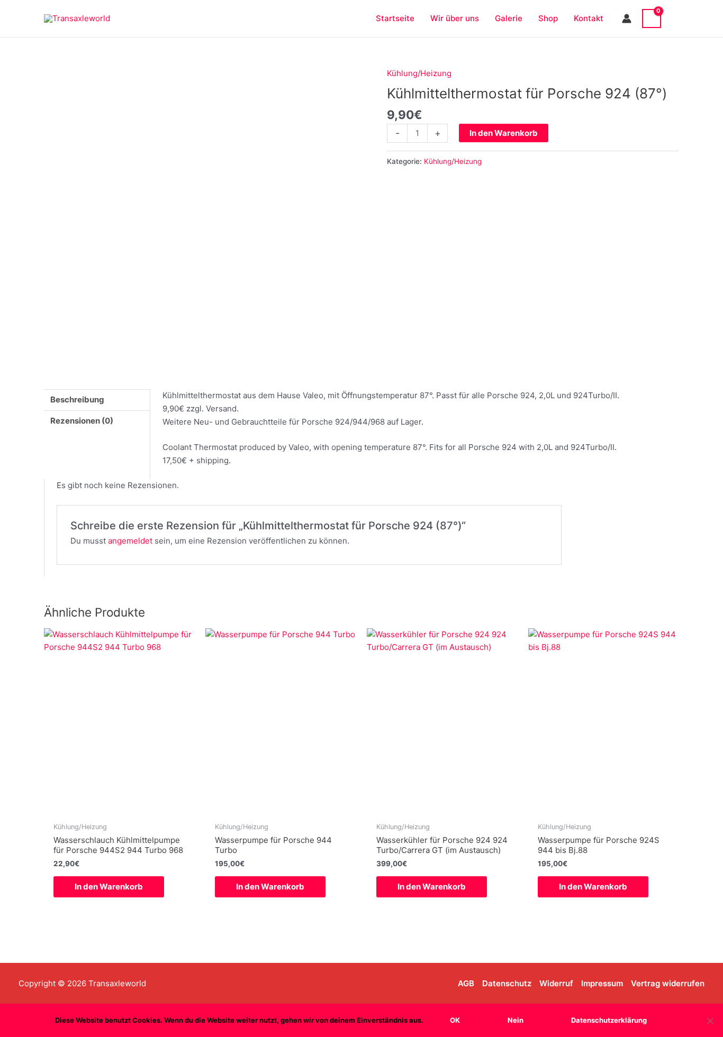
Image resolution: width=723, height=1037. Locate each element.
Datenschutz (506, 983)
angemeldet (130, 541)
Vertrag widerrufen (667, 983)
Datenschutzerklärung (609, 1020)
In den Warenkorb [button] (109, 887)
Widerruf (556, 983)
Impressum (602, 983)
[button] (675, 18)
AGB (466, 983)
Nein (515, 1020)
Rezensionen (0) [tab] (81, 421)
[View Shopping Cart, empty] (651, 18)
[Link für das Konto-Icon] (626, 18)
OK (455, 1020)
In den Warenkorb (503, 133)
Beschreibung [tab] (77, 399)
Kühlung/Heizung (419, 73)
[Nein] (709, 1020)
